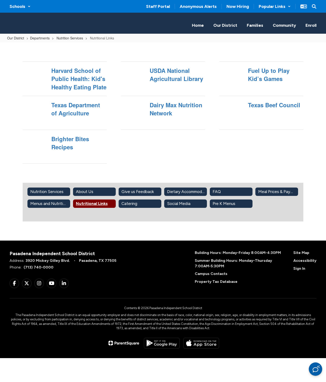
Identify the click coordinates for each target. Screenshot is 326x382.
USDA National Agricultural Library (176, 74)
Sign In (299, 268)
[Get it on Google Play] (162, 343)
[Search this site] (314, 6)
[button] (20, 6)
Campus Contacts (211, 273)
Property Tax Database (216, 281)
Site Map (301, 252)
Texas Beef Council (274, 105)
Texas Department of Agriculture (75, 109)
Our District (15, 38)
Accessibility (304, 260)
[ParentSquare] (123, 343)
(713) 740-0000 (38, 267)
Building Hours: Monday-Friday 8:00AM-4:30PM (238, 252)
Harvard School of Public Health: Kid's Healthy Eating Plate (78, 78)
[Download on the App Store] (201, 343)
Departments (40, 38)
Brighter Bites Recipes (70, 143)
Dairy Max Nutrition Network (176, 109)
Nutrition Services (69, 38)
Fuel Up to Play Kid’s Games (268, 74)
